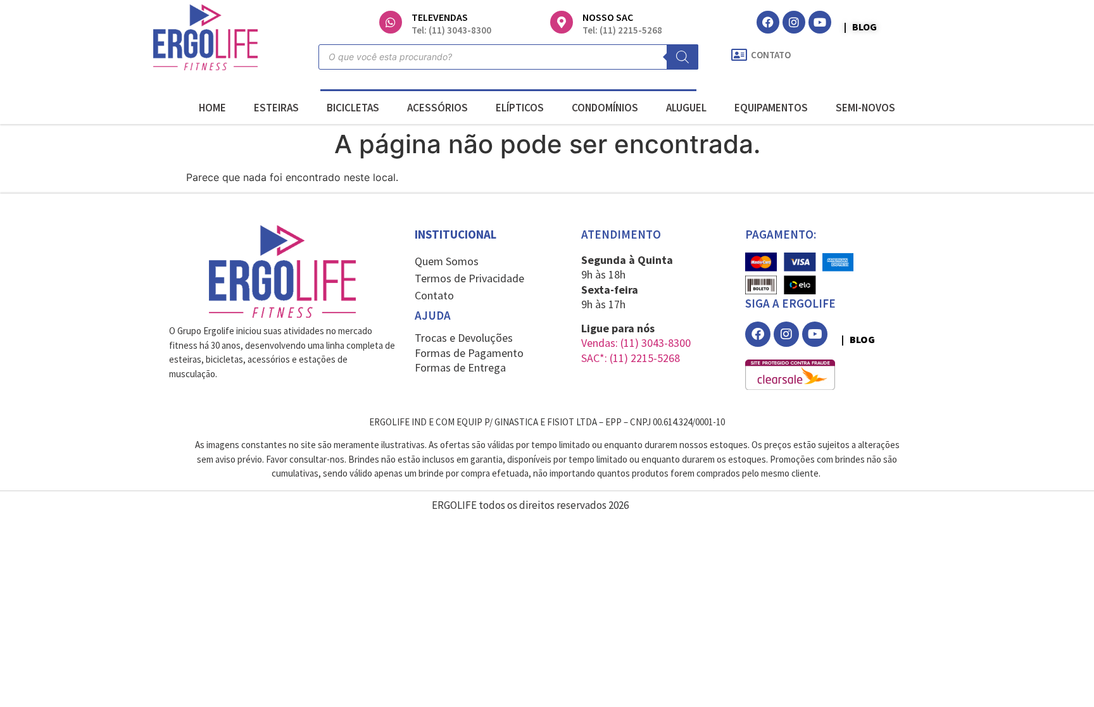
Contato (434, 295)
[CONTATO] (739, 55)
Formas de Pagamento (469, 353)
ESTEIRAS (276, 108)
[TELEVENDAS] (390, 22)
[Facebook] (768, 22)
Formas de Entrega (460, 367)
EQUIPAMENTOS (771, 108)
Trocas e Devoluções (464, 337)
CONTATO (771, 55)
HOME (212, 108)
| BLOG (860, 26)
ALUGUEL (686, 108)
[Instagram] (794, 22)
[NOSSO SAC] (561, 22)
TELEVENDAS (440, 17)
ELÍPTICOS (520, 108)
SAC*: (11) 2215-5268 (630, 358)
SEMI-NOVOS (865, 108)
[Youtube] (819, 22)
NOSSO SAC (607, 17)
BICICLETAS (353, 108)
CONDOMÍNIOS (605, 108)
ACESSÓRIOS (437, 108)
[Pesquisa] (682, 57)
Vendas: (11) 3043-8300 (636, 342)
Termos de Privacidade (469, 278)
